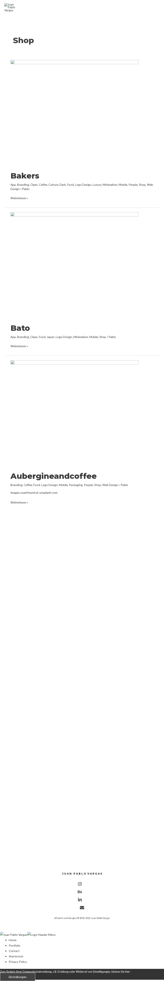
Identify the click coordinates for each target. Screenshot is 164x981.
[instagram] (82, 885)
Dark (63, 184)
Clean (34, 184)
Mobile (123, 184)
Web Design (110, 485)
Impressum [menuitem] (16, 956)
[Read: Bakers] (74, 113)
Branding (23, 184)
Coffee (43, 184)
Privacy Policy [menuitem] (18, 962)
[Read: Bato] (74, 265)
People (133, 184)
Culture (53, 184)
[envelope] (82, 908)
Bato (20, 328)
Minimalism (110, 184)
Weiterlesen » (19, 198)
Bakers (24, 175)
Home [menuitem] (12, 940)
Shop (142, 184)
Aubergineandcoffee (53, 476)
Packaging (76, 485)
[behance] (82, 893)
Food (70, 184)
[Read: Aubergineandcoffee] (74, 413)
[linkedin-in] (82, 901)
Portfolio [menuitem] (14, 945)
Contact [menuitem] (14, 951)
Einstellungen (17, 977)
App (13, 184)
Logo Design (83, 184)
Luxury (97, 184)
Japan (50, 337)
